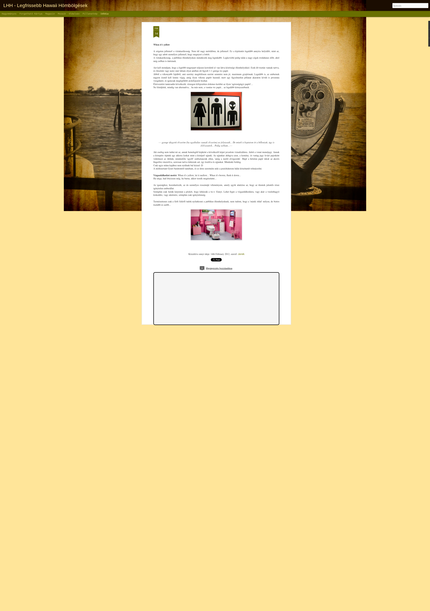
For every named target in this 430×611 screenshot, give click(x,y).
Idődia (104, 13)
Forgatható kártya (30, 13)
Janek (241, 254)
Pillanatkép (90, 13)
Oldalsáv (74, 13)
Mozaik (62, 13)
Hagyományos (9, 13)
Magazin (50, 13)
